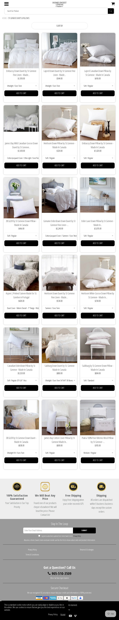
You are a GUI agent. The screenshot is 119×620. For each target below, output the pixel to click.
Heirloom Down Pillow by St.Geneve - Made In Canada (59, 145)
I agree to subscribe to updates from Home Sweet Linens (61, 536)
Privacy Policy (77, 536)
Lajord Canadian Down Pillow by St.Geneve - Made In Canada (97, 73)
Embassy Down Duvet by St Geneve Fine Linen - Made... (21, 73)
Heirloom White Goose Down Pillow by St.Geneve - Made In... (97, 295)
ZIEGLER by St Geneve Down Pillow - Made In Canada (21, 223)
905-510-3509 (61, 574)
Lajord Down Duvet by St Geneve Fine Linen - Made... (59, 73)
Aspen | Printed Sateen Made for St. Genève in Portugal (21, 295)
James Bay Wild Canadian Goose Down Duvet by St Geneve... (21, 145)
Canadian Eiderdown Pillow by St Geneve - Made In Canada (21, 367)
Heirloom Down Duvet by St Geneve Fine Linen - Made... (59, 295)
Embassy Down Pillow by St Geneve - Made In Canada (97, 145)
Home (4, 18)
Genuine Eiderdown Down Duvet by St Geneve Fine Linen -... (59, 223)
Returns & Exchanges (87, 549)
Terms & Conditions (32, 554)
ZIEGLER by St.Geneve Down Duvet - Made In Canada (21, 440)
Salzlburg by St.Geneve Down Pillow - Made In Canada (97, 367)
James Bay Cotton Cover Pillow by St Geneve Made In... (59, 440)
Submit (84, 530)
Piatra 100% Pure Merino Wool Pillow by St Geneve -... (97, 440)
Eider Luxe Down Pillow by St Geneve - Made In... (97, 223)
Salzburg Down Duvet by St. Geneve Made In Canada (59, 367)
